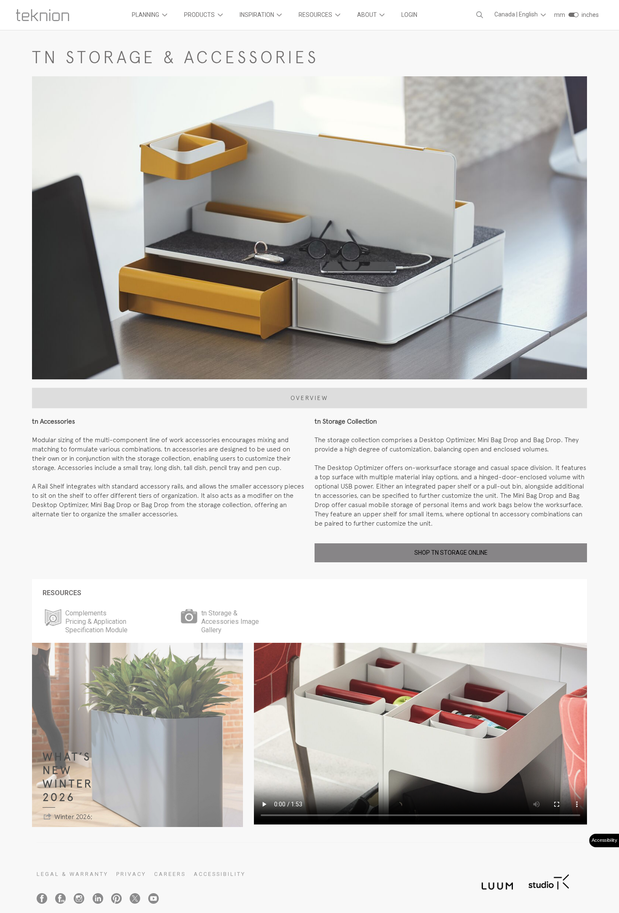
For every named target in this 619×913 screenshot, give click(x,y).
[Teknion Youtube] (153, 898)
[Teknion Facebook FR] (60, 898)
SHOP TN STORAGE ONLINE (451, 552)
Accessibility (219, 874)
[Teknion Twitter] (135, 898)
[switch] (573, 15)
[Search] (479, 15)
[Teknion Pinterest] (116, 898)
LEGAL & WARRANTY (72, 874)
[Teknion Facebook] (42, 898)
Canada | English (516, 14)
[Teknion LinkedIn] (98, 898)
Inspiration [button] (257, 14)
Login (409, 14)
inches (590, 14)
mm (559, 14)
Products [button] (200, 14)
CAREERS (170, 874)
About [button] (367, 14)
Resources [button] (316, 14)
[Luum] (495, 881)
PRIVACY (131, 874)
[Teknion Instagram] (79, 898)
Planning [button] (146, 14)
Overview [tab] (309, 398)
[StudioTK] (548, 881)
